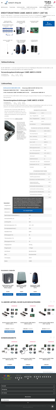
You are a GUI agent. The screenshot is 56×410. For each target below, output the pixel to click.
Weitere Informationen (20, 207)
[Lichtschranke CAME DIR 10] (34, 49)
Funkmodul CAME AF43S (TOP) (34, 22)
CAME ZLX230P (19, 118)
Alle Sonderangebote (49, 372)
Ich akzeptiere (28, 210)
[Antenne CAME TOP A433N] (7, 49)
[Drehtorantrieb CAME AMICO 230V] (7, 30)
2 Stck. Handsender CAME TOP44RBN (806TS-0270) (21, 41)
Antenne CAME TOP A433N (7, 41)
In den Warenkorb (8, 294)
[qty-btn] (50, 19)
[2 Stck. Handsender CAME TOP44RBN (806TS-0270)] (21, 49)
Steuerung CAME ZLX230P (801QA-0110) (21, 22)
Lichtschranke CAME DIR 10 (34, 41)
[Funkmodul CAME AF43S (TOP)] (34, 30)
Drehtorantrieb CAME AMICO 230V (7, 22)
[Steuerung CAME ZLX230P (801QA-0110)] (21, 30)
